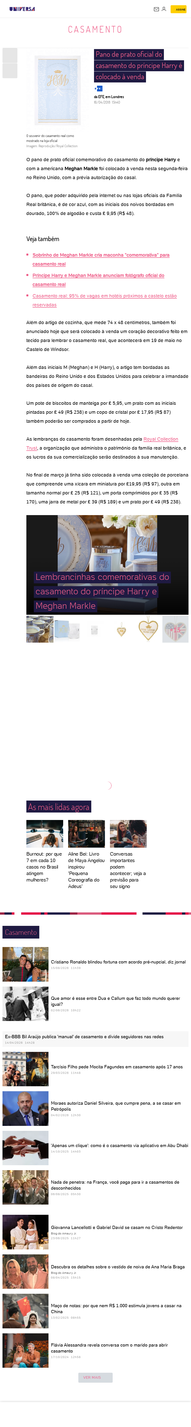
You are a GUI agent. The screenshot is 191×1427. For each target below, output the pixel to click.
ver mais (92, 1377)
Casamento (95, 29)
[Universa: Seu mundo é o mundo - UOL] (22, 9)
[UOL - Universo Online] (38, 9)
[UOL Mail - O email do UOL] (156, 9)
